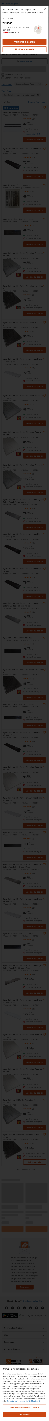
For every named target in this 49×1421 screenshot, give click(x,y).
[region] (24, 1393)
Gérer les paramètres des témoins (24, 1407)
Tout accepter (24, 1414)
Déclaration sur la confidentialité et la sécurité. (23, 1401)
